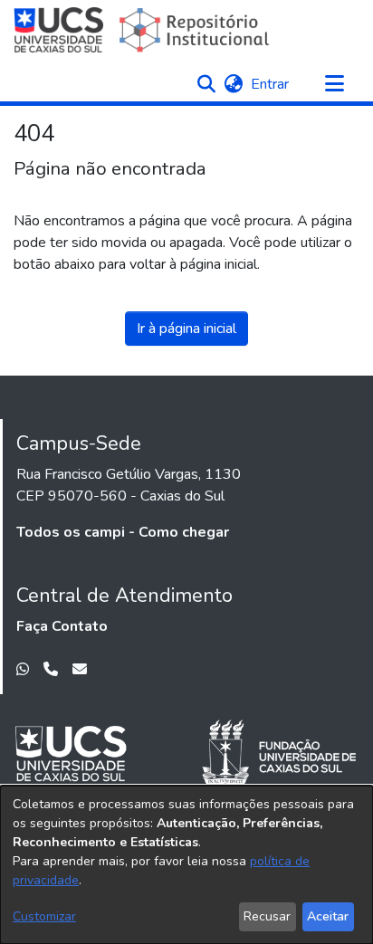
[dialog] (186, 865)
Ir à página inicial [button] (186, 329)
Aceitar (328, 916)
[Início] (143, 29)
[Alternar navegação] (334, 84)
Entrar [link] (271, 84)
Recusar (267, 916)
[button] (206, 84)
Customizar (44, 916)
